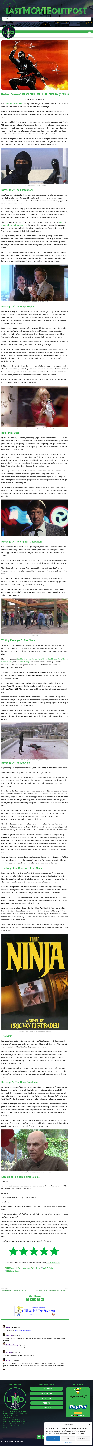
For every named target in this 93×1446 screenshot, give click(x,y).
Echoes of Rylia (6, 662)
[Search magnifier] (89, 19)
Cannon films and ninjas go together (14, 225)
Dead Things (52, 659)
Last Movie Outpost (53, 1262)
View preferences (83, 1438)
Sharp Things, (63, 659)
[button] (89, 1424)
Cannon (62, 222)
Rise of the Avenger (23, 662)
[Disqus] (35, 1347)
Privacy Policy (68, 1442)
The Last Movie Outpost (14, 104)
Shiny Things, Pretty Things (37, 659)
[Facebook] (44, 1437)
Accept (53, 1438)
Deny (68, 1438)
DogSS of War (22, 659)
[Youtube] (39, 1437)
